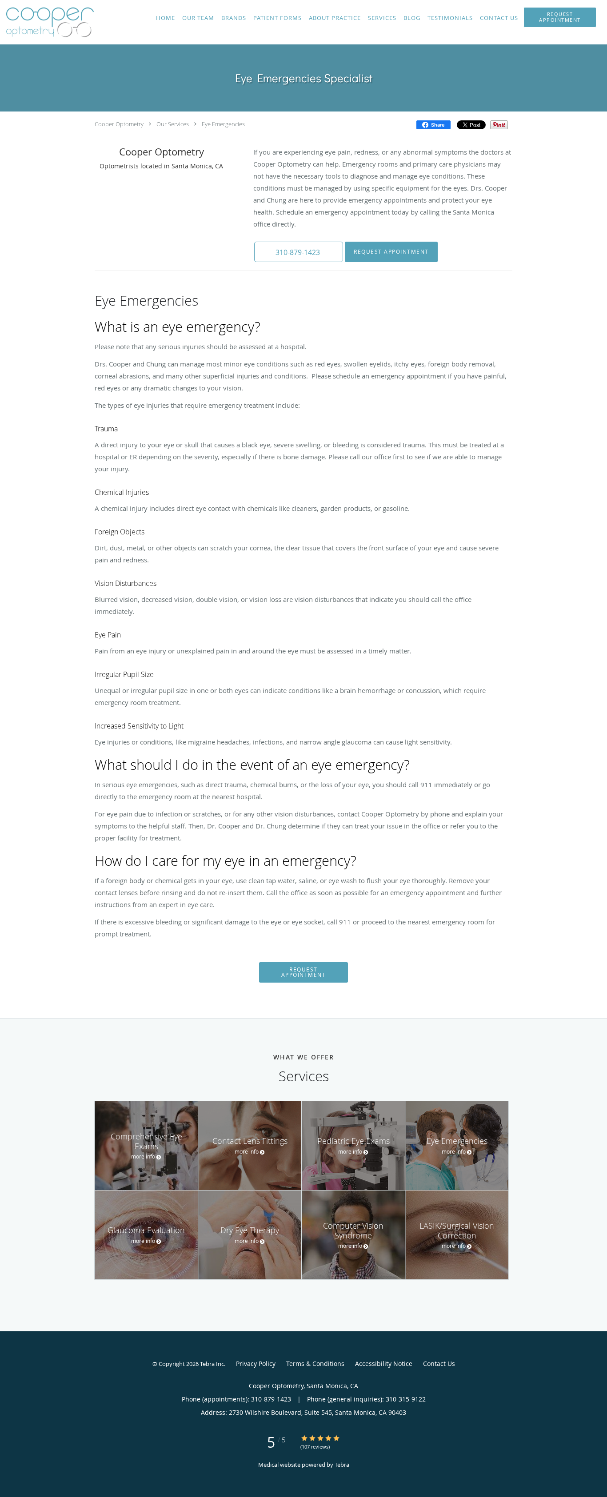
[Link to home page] (48, 22)
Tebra (342, 1465)
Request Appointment (391, 251)
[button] (559, 17)
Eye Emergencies (223, 124)
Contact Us (439, 1363)
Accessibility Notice (383, 1363)
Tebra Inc (212, 1364)
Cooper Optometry (119, 124)
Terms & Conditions (315, 1363)
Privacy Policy (256, 1363)
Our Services (172, 124)
